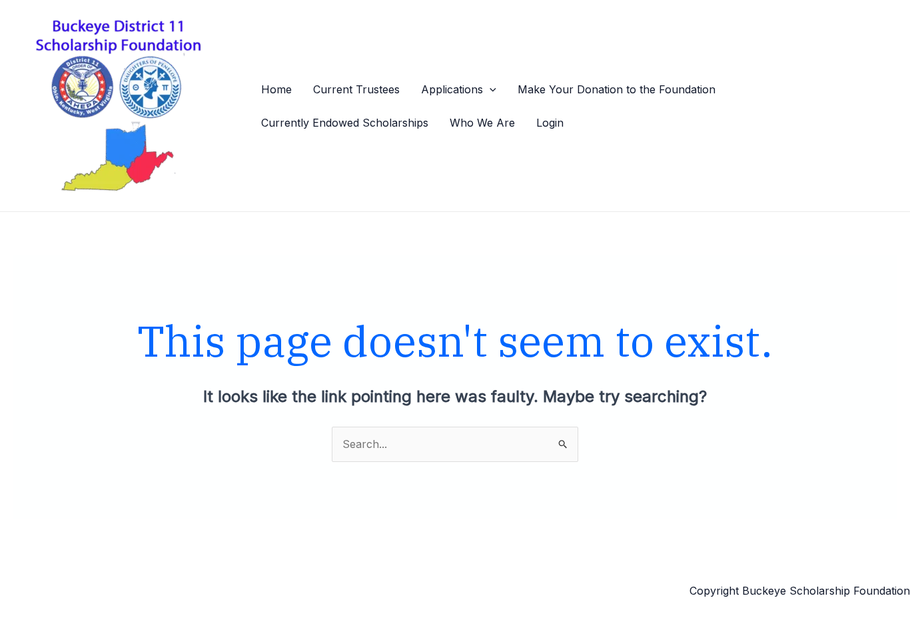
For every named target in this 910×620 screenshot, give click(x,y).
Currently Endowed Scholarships (344, 122)
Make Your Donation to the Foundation (616, 89)
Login (550, 122)
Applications (452, 89)
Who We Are (482, 122)
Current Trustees (356, 89)
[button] (489, 89)
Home (276, 89)
